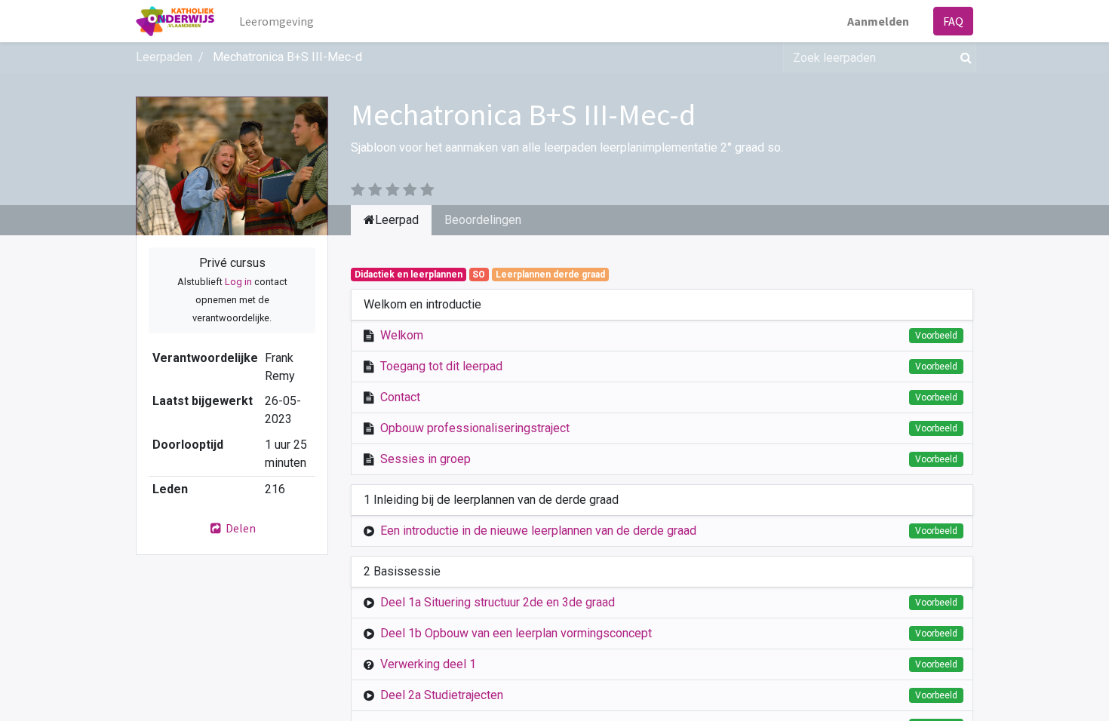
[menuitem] (276, 21)
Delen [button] (239, 527)
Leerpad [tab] (397, 220)
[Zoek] (963, 57)
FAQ (953, 21)
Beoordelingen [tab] (482, 220)
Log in (238, 281)
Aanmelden (878, 21)
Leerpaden (164, 57)
